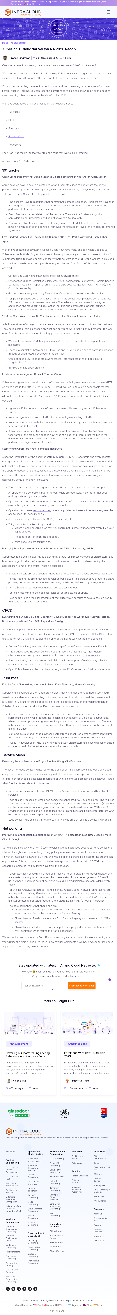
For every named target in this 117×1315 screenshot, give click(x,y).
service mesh (40, 774)
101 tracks (14, 111)
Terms (26, 1300)
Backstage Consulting (11, 1246)
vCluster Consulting (33, 1223)
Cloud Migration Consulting (35, 1209)
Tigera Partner (56, 1242)
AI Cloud (10, 1151)
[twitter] (8, 1289)
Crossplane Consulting (11, 1257)
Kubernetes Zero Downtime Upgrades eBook (13, 1208)
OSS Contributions (100, 1157)
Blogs (5, 43)
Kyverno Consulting (55, 1214)
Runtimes (13, 128)
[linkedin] (19, 1289)
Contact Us (99, 1240)
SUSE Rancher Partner (56, 1236)
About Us (98, 1213)
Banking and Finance (77, 1157)
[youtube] (24, 1289)
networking (63, 819)
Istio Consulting (57, 1176)
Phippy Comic (100, 1201)
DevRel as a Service (11, 1191)
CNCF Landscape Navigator (102, 1190)
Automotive (77, 1163)
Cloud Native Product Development (12, 1169)
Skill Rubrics (99, 1196)
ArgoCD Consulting (33, 1196)
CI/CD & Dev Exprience (12, 1270)
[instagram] (13, 1289)
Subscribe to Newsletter (81, 985)
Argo (9, 638)
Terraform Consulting (55, 1189)
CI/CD (11, 120)
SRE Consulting (57, 1158)
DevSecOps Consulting (33, 1241)
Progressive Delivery (11, 1264)
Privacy (34, 1300)
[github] (30, 1289)
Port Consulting (13, 1252)
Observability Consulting (34, 1248)
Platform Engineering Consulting (11, 1229)
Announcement (18, 43)
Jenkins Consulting (33, 1203)
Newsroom (99, 1236)
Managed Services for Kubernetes (77, 1189)
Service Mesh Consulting (56, 1164)
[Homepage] (23, 12)
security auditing (42, 510)
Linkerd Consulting (55, 1182)
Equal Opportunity (75, 1300)
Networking (14, 144)
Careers (97, 1225)
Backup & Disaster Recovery (54, 1197)
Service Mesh (16, 136)
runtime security (91, 655)
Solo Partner (55, 1246)
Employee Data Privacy (52, 1300)
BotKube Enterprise (76, 1181)
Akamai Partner (57, 1251)
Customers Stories (99, 1179)
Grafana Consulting (33, 1255)
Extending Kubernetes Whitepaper (11, 1199)
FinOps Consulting (33, 1216)
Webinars (98, 1174)
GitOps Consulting (33, 1175)
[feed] (35, 1289)
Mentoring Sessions (98, 1230)
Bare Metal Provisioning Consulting (11, 1279)
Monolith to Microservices (12, 1184)
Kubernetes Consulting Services (33, 1168)
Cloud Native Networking (56, 1171)
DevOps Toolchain (32, 1189)
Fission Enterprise (80, 1175)
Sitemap (90, 1300)
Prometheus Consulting (33, 1261)
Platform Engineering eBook (11, 1238)
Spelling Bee (99, 1185)
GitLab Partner (56, 1231)
